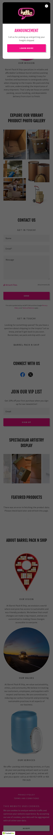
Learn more (26, 48)
